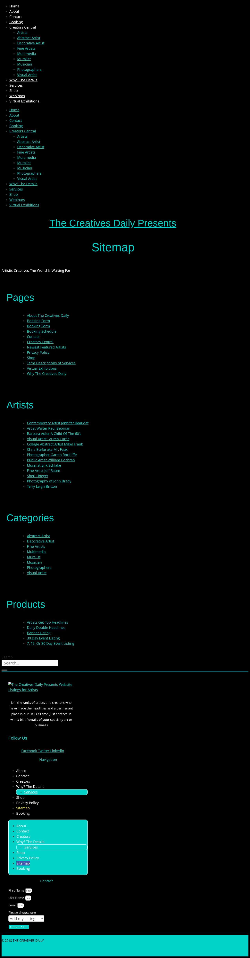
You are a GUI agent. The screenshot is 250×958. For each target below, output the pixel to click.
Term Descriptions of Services (51, 363)
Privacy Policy (38, 352)
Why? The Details (23, 80)
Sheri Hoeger (37, 475)
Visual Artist (27, 74)
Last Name (16, 898)
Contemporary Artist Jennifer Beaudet (57, 423)
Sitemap (23, 808)
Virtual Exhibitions (24, 101)
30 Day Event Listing (43, 638)
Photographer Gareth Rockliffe (52, 454)
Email (12, 905)
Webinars (17, 95)
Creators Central (22, 27)
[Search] (4, 670)
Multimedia (26, 53)
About (14, 11)
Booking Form (38, 320)
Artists (22, 32)
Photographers (29, 69)
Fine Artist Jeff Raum (43, 470)
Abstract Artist (28, 37)
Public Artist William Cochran (51, 460)
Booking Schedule (41, 331)
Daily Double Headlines (46, 627)
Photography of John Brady (49, 481)
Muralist (24, 59)
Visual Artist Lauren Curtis (48, 438)
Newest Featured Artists (46, 347)
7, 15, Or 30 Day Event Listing (50, 643)
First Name (16, 890)
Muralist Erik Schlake (44, 465)
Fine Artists (26, 48)
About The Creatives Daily (48, 315)
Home (14, 6)
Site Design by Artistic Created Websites (194, 951)
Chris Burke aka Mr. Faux (47, 449)
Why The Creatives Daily (46, 373)
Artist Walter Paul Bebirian (48, 428)
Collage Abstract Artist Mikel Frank (55, 444)
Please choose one (22, 912)
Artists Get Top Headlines (47, 622)
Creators (23, 781)
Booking (16, 22)
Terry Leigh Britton (42, 486)
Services (16, 85)
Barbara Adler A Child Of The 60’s (54, 433)
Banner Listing (39, 632)
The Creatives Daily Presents (112, 223)
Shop (13, 90)
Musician (24, 64)
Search (7, 657)
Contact (15, 16)
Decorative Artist (30, 43)
